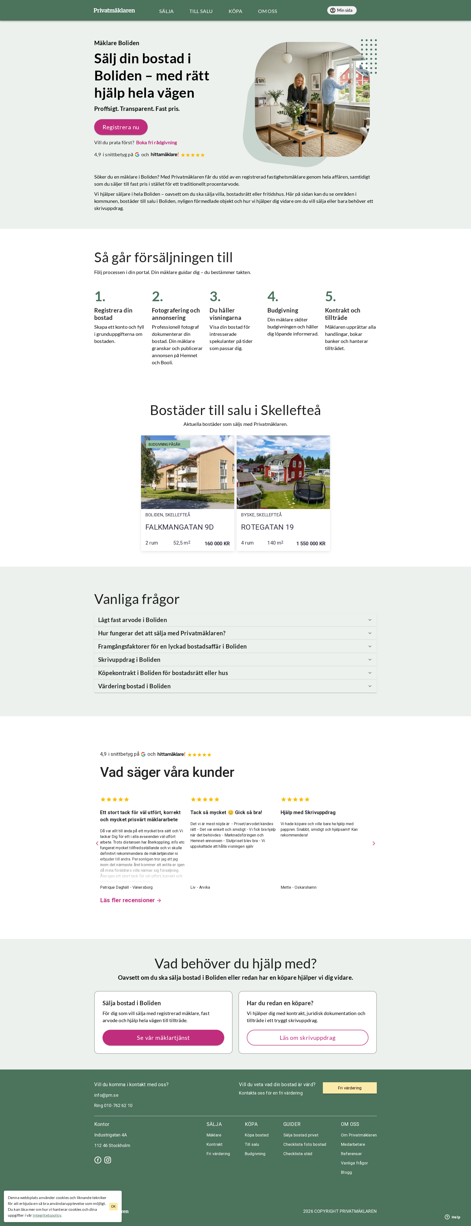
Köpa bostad (257, 1135)
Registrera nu (121, 126)
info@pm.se (106, 1095)
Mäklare (214, 1135)
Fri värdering (218, 1153)
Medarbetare (353, 1144)
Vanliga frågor (354, 1163)
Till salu (252, 1144)
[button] (235, 619)
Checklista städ (297, 1153)
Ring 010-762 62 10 (113, 1105)
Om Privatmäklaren (359, 1135)
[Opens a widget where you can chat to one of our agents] (452, 1217)
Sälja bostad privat (300, 1135)
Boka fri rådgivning (156, 142)
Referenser (351, 1153)
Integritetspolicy (47, 1215)
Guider (292, 1124)
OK (113, 1206)
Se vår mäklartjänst (163, 1037)
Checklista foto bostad (305, 1144)
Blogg (346, 1172)
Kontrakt (214, 1144)
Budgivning (255, 1153)
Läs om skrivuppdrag (307, 1037)
